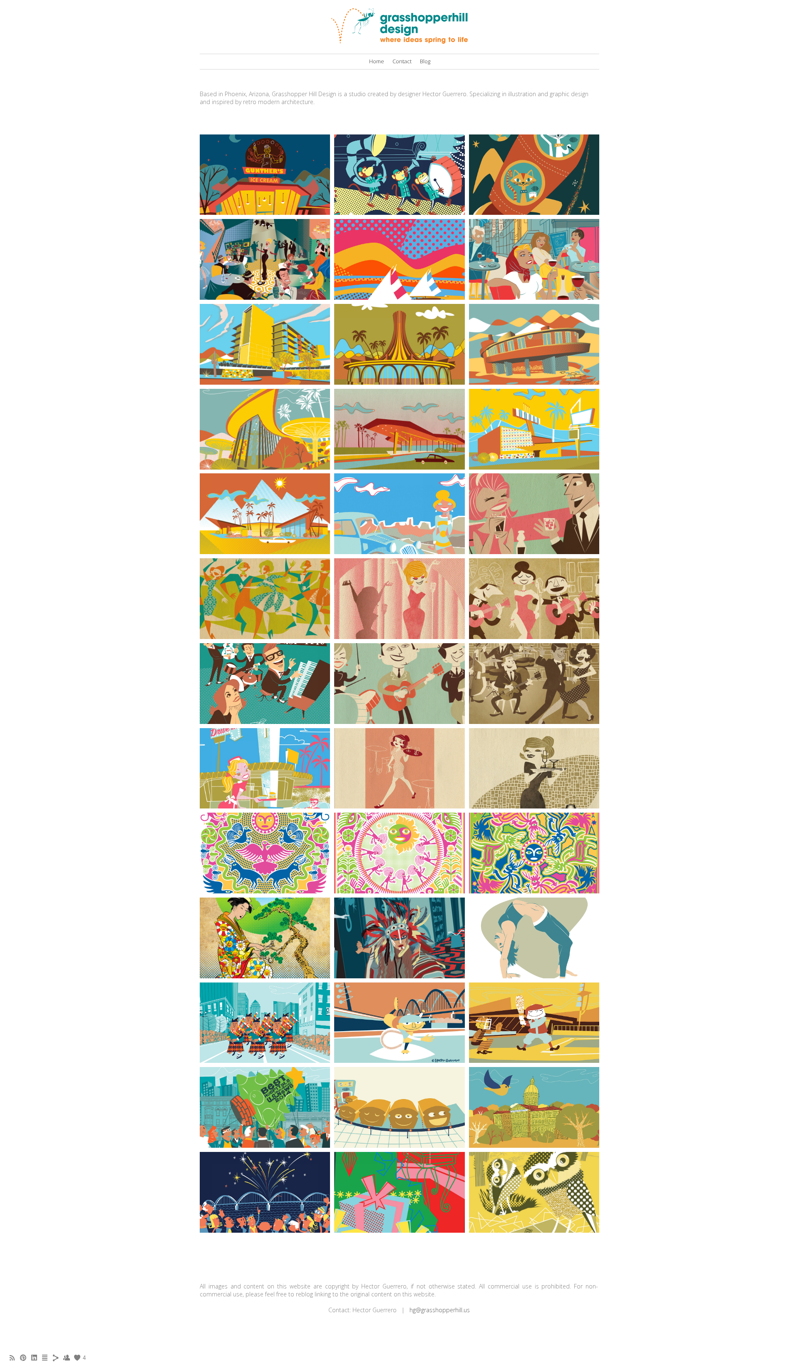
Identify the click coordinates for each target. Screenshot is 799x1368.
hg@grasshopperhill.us (439, 1310)
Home (376, 61)
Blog (425, 61)
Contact (402, 61)
